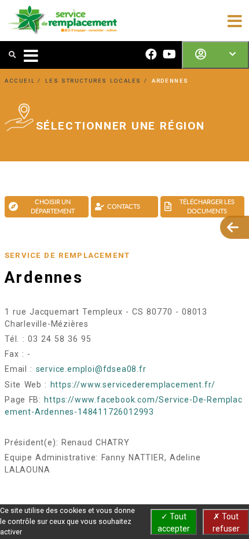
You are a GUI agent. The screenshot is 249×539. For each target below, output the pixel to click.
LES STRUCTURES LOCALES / (97, 80)
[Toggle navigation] (234, 20)
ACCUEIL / (24, 80)
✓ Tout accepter (174, 522)
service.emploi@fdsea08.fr (91, 369)
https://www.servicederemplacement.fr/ (133, 384)
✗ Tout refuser (226, 522)
